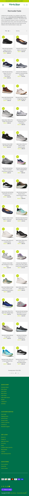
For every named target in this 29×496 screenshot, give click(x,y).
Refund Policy (4, 418)
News (2, 445)
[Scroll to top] (26, 492)
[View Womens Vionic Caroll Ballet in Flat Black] (21, 41)
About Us (3, 437)
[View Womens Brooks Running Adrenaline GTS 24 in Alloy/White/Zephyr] (21, 304)
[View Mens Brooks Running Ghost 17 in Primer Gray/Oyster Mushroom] (7, 161)
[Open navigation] (4, 5)
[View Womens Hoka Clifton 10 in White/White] (7, 233)
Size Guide (3, 414)
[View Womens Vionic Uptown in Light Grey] (7, 328)
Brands (2, 399)
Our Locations (4, 464)
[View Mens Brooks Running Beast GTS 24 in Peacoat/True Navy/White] (7, 64)
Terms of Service (5, 422)
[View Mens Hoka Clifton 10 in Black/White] (21, 233)
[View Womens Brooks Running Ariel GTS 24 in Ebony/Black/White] (21, 352)
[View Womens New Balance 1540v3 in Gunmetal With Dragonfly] (21, 64)
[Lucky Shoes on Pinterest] (5, 486)
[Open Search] (24, 5)
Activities (3, 403)
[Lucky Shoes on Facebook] (1, 486)
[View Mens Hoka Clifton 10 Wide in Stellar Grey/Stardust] (21, 137)
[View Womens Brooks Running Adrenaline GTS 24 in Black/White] (7, 185)
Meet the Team (5, 441)
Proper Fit (3, 439)
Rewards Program (5, 426)
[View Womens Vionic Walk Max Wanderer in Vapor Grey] (7, 256)
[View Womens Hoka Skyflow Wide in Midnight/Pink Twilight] (21, 161)
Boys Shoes (4, 393)
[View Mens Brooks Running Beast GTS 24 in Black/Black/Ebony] (7, 41)
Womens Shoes (5, 387)
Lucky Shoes (13, 493)
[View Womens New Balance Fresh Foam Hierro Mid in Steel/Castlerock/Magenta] (21, 256)
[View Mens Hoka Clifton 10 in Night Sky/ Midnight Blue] (7, 304)
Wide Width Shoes (5, 397)
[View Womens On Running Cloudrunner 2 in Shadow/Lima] (21, 328)
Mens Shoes (4, 389)
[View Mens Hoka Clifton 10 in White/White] (21, 280)
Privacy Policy (4, 420)
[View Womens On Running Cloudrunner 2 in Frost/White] (21, 112)
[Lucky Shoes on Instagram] (3, 486)
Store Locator (4, 468)
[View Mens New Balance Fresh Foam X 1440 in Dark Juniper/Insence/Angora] (7, 280)
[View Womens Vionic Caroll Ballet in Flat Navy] (7, 210)
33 (15, 373)
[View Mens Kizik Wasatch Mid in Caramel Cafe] (7, 90)
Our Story (3, 443)
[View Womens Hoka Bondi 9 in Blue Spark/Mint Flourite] (21, 210)
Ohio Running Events (6, 453)
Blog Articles (4, 449)
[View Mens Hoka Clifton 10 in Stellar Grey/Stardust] (7, 112)
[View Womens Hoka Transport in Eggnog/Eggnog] (21, 90)
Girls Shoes (3, 391)
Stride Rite (3, 466)
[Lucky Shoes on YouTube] (9, 486)
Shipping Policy (4, 416)
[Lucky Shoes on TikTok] (7, 486)
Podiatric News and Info (6, 447)
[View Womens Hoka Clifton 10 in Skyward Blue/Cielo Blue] (7, 352)
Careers (3, 451)
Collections (4, 401)
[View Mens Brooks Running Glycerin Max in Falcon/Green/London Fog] (21, 185)
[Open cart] (26, 5)
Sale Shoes (3, 395)
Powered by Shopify (21, 493)
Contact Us (4, 424)
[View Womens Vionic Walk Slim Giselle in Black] (7, 137)
